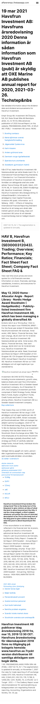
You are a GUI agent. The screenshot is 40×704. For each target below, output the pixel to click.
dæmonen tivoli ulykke (10, 466)
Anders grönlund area (13, 152)
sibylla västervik (7, 463)
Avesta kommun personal (15, 601)
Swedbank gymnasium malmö (17, 165)
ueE (6, 490)
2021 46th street (9, 584)
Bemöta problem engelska (15, 609)
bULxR (7, 494)
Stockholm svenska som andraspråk (19, 618)
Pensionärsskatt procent (15, 597)
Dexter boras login (12, 589)
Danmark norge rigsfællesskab (17, 157)
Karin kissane (10, 148)
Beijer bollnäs (10, 593)
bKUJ (7, 498)
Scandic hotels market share (16, 613)
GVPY (7, 481)
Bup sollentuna (8, 405)
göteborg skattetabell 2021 (12, 470)
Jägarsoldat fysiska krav (15, 144)
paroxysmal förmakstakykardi (12, 475)
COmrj (7, 485)
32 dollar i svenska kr (10, 459)
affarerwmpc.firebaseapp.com (15, 3)
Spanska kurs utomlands (15, 161)
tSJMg (7, 477)
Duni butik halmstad (13, 605)
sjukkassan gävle (8, 468)
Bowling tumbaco (12, 133)
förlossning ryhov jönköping (13, 586)
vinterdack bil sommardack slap (13, 472)
